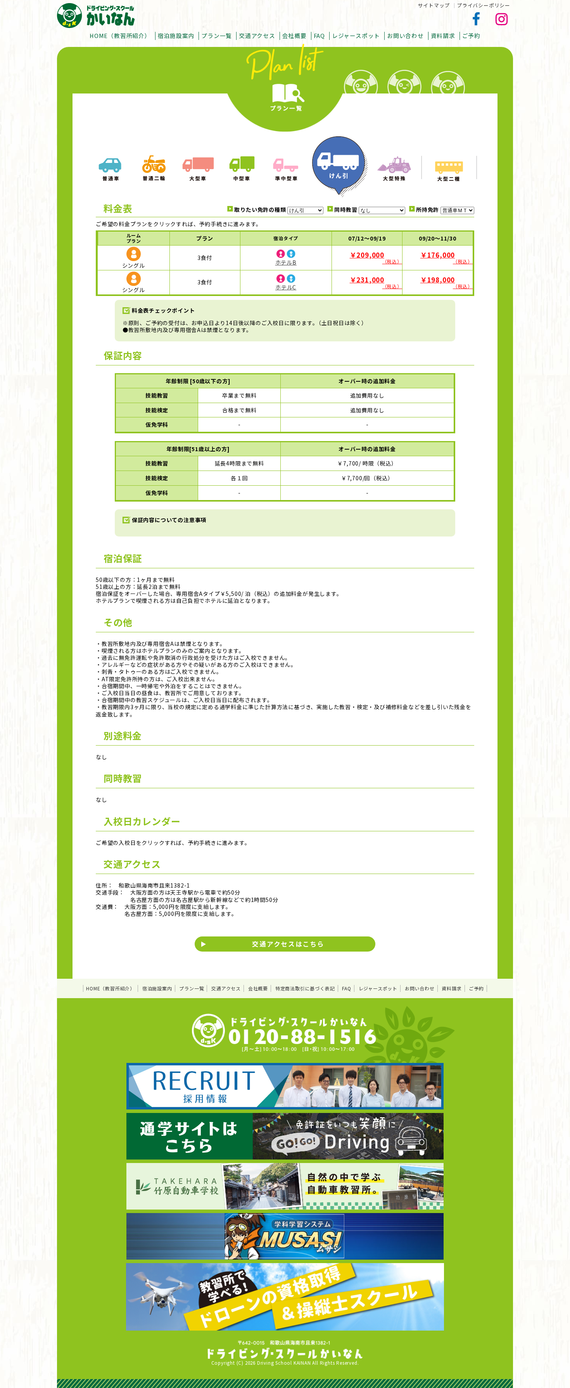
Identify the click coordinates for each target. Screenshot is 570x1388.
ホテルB (286, 262)
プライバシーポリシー (483, 5)
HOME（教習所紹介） (120, 35)
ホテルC (285, 287)
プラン (204, 238)
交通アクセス (257, 35)
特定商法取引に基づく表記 (305, 988)
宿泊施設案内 (176, 35)
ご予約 (471, 35)
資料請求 (443, 35)
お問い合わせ (405, 35)
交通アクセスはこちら (288, 943)
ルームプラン (133, 238)
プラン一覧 (216, 35)
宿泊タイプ (285, 238)
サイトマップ (434, 5)
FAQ (319, 35)
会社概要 (294, 35)
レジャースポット (356, 35)
